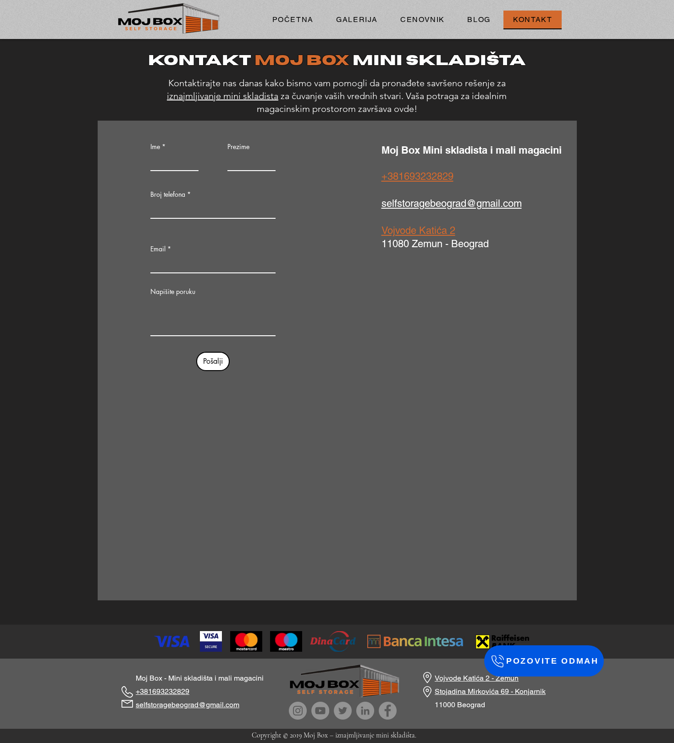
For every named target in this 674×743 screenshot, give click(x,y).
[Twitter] (343, 711)
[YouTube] (320, 711)
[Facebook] (388, 711)
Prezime (238, 147)
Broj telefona (167, 194)
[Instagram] (298, 711)
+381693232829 (417, 176)
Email (158, 249)
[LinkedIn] (365, 711)
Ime (155, 147)
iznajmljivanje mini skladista (222, 95)
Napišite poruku (172, 291)
